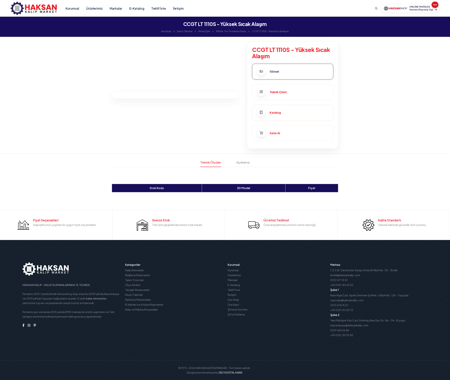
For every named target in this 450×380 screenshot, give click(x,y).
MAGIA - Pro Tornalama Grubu (231, 31)
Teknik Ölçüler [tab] (210, 162)
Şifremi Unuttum (238, 309)
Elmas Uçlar (204, 31)
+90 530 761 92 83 (341, 335)
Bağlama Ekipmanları (137, 275)
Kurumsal (72, 8)
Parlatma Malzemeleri (138, 299)
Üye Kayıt (233, 304)
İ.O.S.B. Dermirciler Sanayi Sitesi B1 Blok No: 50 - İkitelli (363, 270)
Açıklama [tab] (243, 162)
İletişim (178, 8)
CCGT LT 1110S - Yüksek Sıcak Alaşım (270, 31)
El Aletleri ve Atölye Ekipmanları (144, 304)
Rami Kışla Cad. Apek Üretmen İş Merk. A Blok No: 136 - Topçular (369, 295)
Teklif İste (158, 8)
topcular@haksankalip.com (347, 300)
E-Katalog (136, 8)
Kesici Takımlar (184, 31)
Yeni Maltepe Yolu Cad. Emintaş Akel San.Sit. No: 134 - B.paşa (367, 320)
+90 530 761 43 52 (341, 284)
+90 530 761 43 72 (341, 310)
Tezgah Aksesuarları (137, 289)
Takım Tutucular (134, 280)
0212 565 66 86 (339, 330)
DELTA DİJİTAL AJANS (230, 372)
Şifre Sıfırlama (236, 314)
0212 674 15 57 (339, 305)
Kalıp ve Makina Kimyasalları (141, 309)
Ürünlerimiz (94, 8)
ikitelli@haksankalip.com (345, 275)
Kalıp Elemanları (134, 270)
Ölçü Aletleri (132, 284)
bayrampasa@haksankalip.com (349, 325)
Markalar (116, 8)
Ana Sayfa (166, 31)
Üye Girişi (233, 299)
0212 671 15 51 (339, 280)
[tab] (292, 71)
